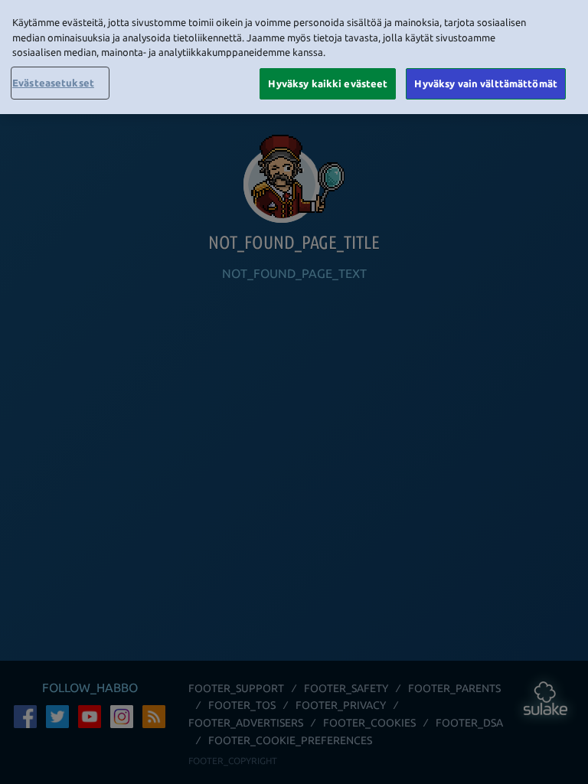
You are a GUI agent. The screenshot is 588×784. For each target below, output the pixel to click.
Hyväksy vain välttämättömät (485, 83)
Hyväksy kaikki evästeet (327, 83)
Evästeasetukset (53, 82)
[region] (294, 57)
